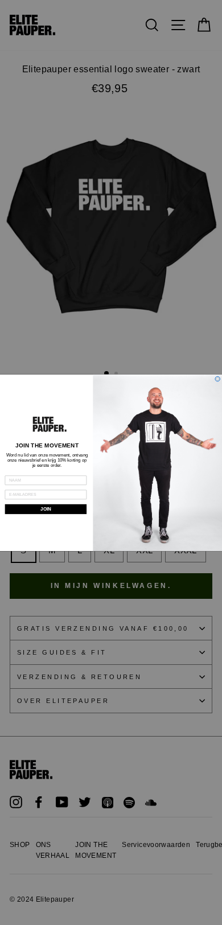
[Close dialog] (217, 378)
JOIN (45, 509)
